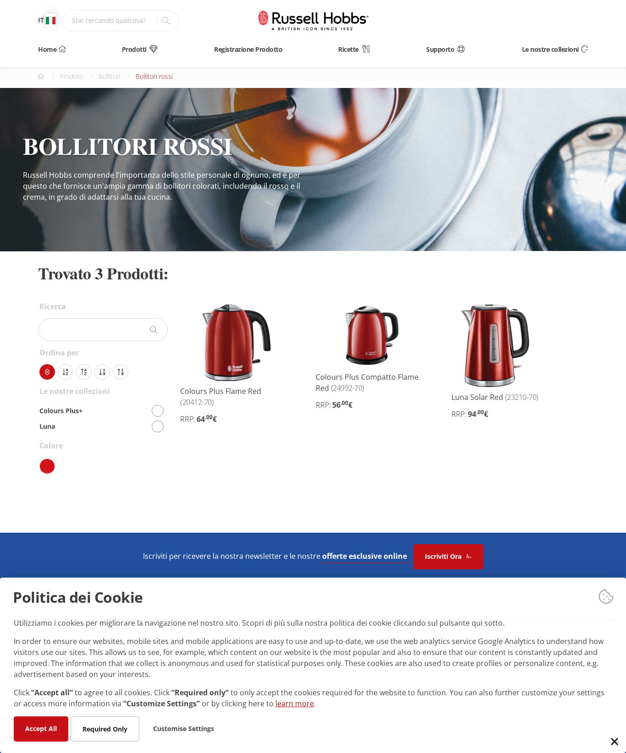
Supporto (440, 49)
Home (47, 49)
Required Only (104, 728)
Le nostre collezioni (550, 49)
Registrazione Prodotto (248, 49)
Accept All (41, 728)
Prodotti (134, 49)
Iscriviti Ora (444, 556)
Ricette (348, 49)
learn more (294, 703)
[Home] (313, 20)
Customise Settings (183, 728)
